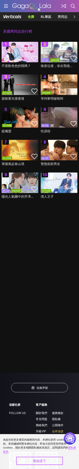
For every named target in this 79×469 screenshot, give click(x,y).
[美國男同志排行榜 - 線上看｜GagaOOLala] (31, 6)
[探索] (63, 6)
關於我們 (41, 413)
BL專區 (46, 17)
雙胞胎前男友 (50, 164)
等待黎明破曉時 (52, 98)
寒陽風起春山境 (13, 164)
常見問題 (41, 419)
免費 (31, 17)
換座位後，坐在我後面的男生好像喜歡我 (58, 66)
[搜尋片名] (73, 6)
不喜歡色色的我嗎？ (16, 66)
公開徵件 (57, 425)
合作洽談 (57, 431)
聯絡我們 (41, 425)
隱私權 (56, 419)
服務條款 (57, 413)
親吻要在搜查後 (13, 98)
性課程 (45, 131)
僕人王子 (47, 196)
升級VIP (41, 431)
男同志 (62, 17)
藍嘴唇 (6, 131)
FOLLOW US (17, 413)
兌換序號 (42, 387)
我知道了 (39, 461)
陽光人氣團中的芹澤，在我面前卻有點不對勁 (19, 196)
